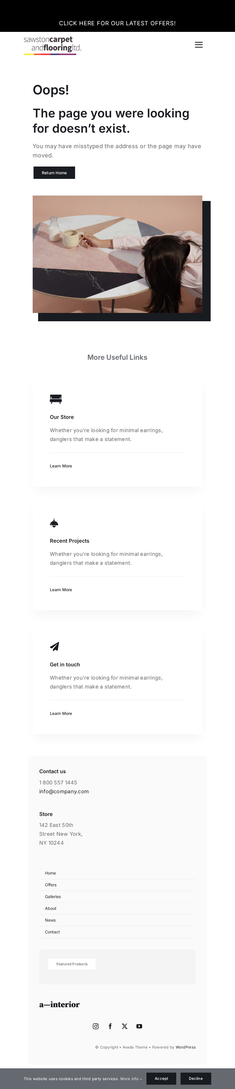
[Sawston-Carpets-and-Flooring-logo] (52, 39)
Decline (196, 1078)
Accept (161, 1078)
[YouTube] (139, 1026)
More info (130, 1078)
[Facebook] (110, 1026)
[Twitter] (124, 1026)
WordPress (186, 1047)
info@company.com (64, 791)
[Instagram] (95, 1026)
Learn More (61, 465)
